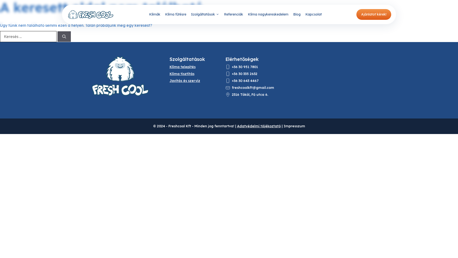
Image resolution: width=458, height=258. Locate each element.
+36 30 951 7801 (245, 67)
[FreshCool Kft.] (90, 14)
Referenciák (233, 14)
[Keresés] (64, 36)
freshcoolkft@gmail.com (253, 88)
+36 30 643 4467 (245, 81)
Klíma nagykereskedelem (268, 14)
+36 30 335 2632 (244, 74)
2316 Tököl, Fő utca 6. (250, 94)
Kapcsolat (313, 14)
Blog (297, 14)
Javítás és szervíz (185, 81)
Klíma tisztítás (182, 74)
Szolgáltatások (203, 14)
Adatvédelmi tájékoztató (259, 126)
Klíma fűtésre (175, 14)
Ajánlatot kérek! (373, 14)
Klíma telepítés (183, 67)
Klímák (154, 14)
